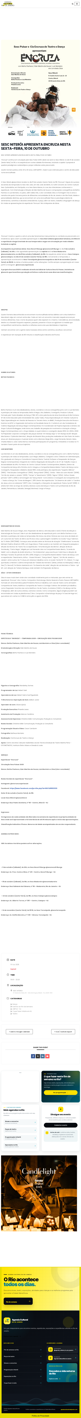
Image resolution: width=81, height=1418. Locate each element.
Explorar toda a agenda (11, 1336)
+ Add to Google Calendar (19, 1032)
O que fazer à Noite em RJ (22, 1011)
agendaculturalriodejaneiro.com (69, 1409)
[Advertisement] (40, 24)
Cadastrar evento (60, 1125)
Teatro (14, 1014)
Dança (14, 1004)
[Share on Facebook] (33, 1056)
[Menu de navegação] (76, 4)
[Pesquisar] (72, 4)
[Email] (47, 1056)
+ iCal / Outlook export (63, 1032)
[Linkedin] (42, 1056)
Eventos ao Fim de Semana (22, 1007)
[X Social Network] (38, 1056)
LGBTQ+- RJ (16, 1009)
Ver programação (60, 1092)
